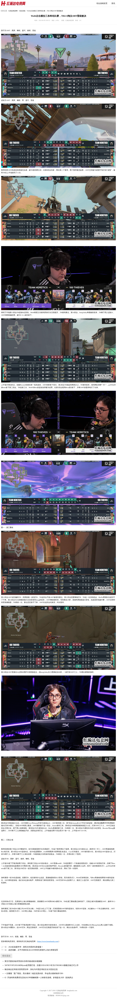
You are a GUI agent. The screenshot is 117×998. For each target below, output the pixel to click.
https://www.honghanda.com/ (48, 941)
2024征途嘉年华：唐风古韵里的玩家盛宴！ (22, 947)
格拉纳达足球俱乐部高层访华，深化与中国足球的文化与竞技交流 (31, 969)
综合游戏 (22, 11)
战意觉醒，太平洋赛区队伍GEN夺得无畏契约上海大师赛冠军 (29, 950)
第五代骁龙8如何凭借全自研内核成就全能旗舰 (23, 961)
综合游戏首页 (101, 3)
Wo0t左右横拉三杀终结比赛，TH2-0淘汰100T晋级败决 (45, 11)
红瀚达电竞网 (14, 3)
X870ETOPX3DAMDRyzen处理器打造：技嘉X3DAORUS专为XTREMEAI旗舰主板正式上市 (41, 965)
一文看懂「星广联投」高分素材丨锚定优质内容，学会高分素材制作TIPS (34, 973)
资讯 (113, 3)
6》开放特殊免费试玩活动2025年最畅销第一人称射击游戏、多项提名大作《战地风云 (39, 977)
